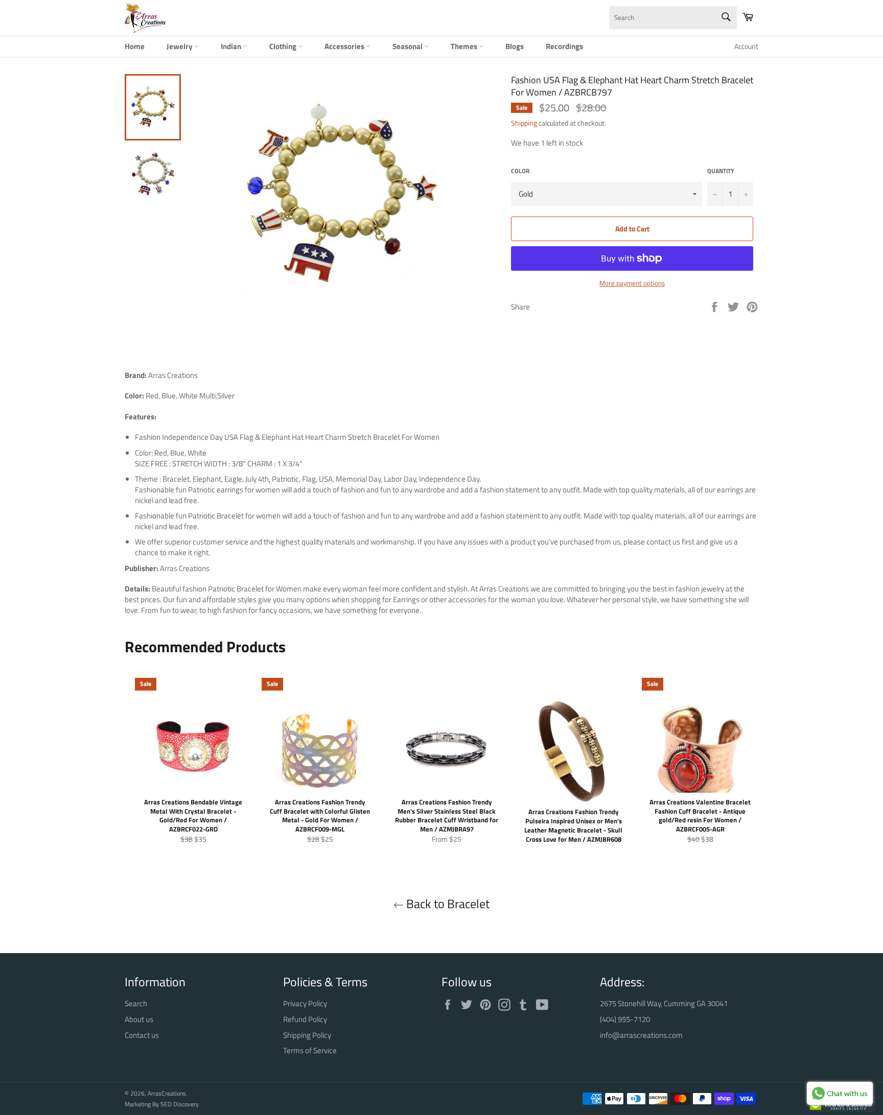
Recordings (564, 46)
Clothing (283, 46)
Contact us (142, 1035)
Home (135, 46)
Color (520, 171)
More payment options (632, 283)
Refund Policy (305, 1019)
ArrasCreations (167, 1093)
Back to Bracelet (447, 903)
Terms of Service (310, 1050)
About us (139, 1019)
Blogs (514, 46)
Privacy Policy (305, 1003)
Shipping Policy (307, 1035)
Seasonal (408, 46)
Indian (232, 46)
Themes (465, 46)
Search (136, 1003)
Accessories (345, 46)
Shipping (524, 122)
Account (746, 46)
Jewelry (180, 46)
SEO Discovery (179, 1104)
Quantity (720, 171)
